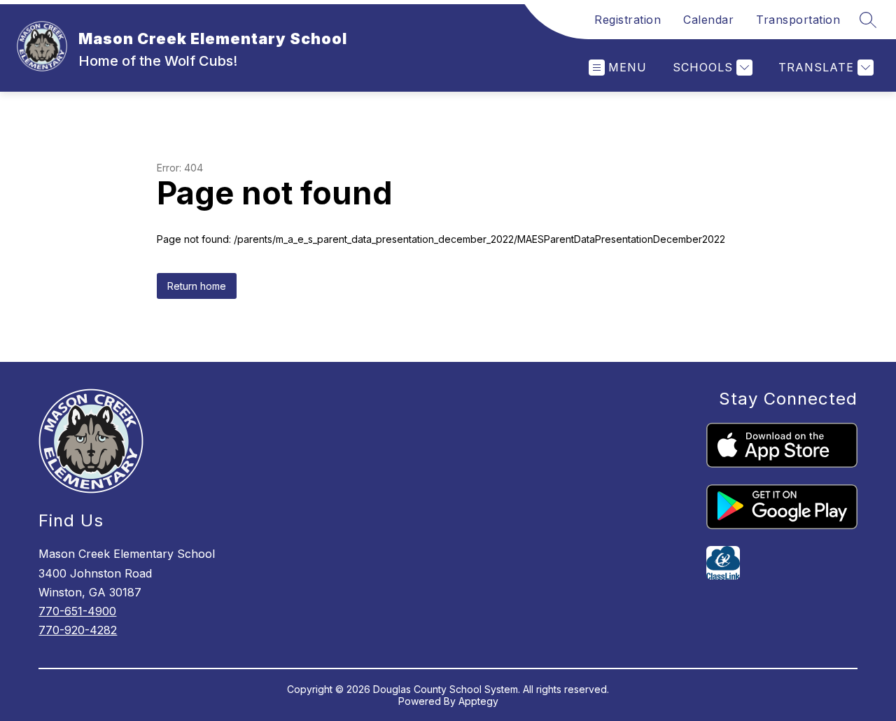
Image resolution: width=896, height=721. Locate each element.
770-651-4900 (77, 611)
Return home (196, 286)
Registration (627, 20)
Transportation (798, 20)
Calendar (708, 20)
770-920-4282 (77, 630)
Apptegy (478, 701)
